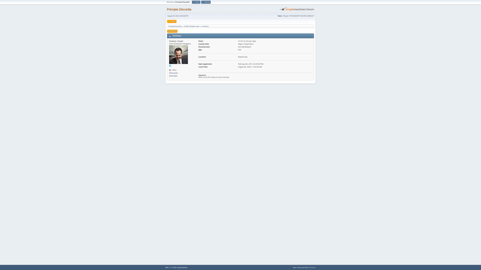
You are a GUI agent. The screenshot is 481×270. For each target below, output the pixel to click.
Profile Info (172, 31)
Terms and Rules (303, 267)
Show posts (173, 73)
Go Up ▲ (313, 267)
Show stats (173, 76)
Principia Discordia (179, 9)
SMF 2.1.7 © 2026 (170, 267)
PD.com (285, 16)
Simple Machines (182, 267)
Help (294, 267)
